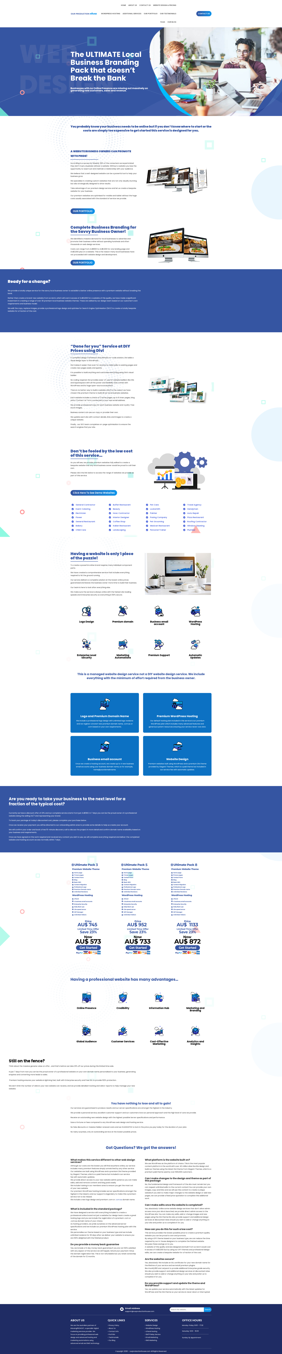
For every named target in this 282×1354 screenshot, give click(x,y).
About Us (132, 5)
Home (123, 5)
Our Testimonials (168, 13)
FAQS (162, 22)
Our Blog (171, 22)
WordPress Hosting (110, 13)
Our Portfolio (151, 13)
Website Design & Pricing (164, 5)
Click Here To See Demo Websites (94, 493)
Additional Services (132, 13)
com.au (119, 1199)
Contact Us (145, 5)
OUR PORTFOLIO (82, 211)
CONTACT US (204, 13)
